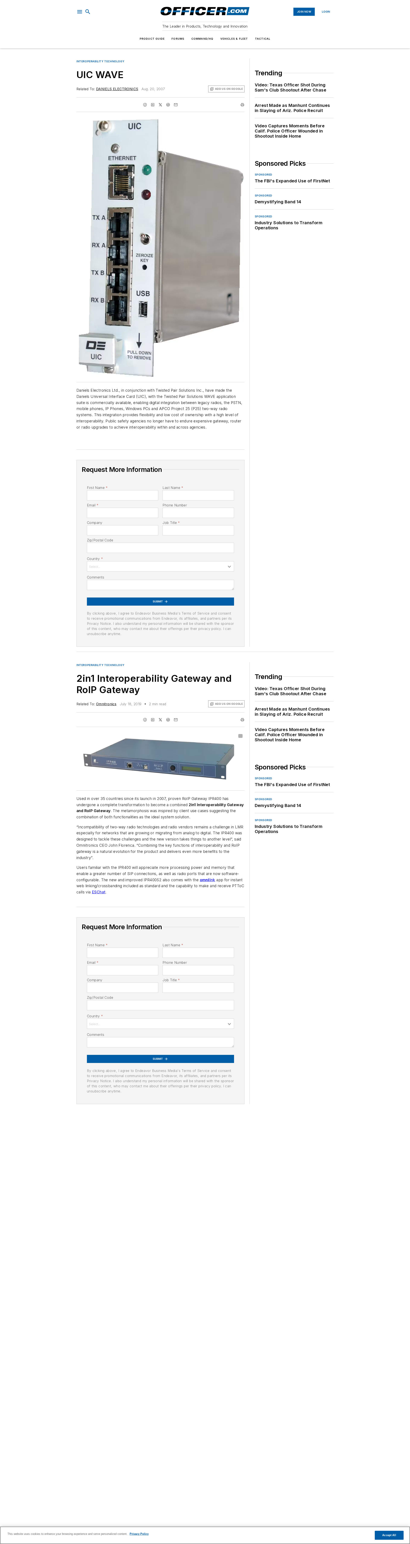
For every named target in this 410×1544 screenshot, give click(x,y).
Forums (177, 38)
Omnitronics (106, 704)
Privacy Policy (139, 1533)
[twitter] (160, 105)
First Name (97, 488)
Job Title (171, 522)
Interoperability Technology (100, 61)
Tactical (263, 38)
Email (92, 505)
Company (94, 522)
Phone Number (175, 505)
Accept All (389, 1535)
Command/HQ (202, 38)
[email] (176, 105)
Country (95, 559)
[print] (242, 105)
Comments (95, 577)
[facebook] (145, 105)
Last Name (173, 488)
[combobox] (160, 566)
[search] (88, 12)
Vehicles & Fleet (234, 38)
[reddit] (168, 105)
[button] (79, 12)
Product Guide (152, 38)
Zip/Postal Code (100, 540)
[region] (205, 1535)
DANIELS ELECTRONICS (117, 89)
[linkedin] (153, 105)
